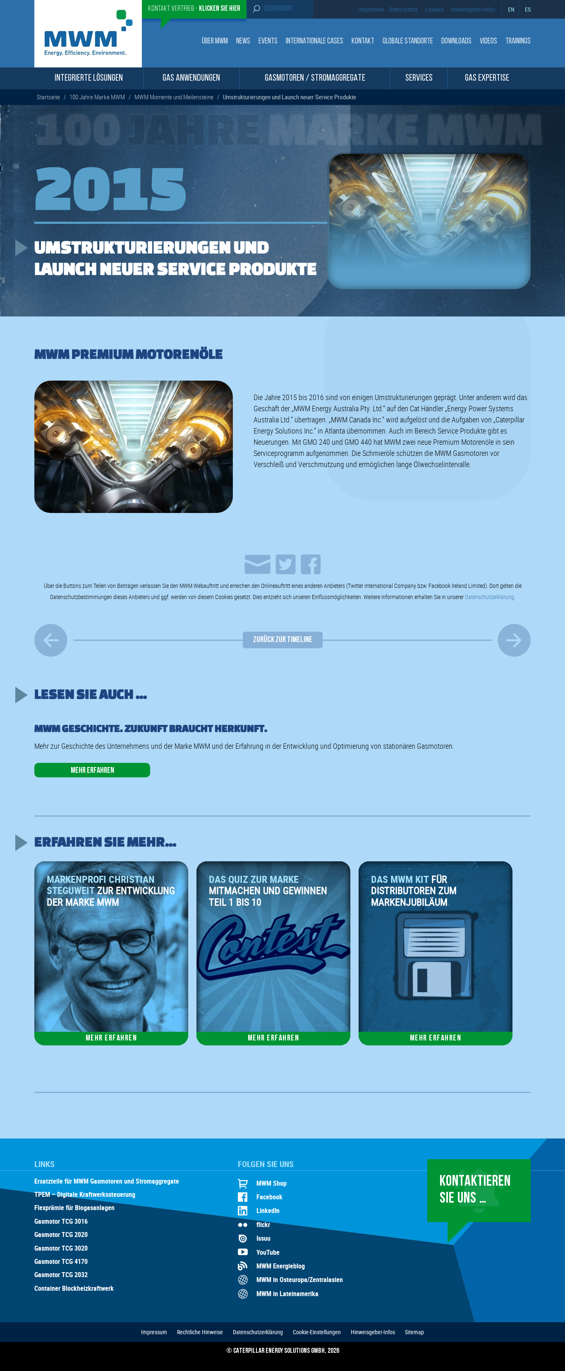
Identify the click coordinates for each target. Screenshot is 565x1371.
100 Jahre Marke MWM (97, 97)
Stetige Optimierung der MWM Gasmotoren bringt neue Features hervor (514, 640)
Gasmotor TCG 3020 (61, 1248)
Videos (488, 42)
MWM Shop (271, 1183)
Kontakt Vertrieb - (194, 9)
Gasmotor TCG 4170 (61, 1262)
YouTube (268, 1252)
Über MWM (215, 42)
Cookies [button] (434, 9)
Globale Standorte (408, 42)
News (243, 42)
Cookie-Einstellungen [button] (317, 1332)
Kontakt (363, 42)
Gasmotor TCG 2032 (61, 1275)
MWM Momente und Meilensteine (173, 97)
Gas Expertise (487, 78)
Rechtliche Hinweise (200, 1332)
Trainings (518, 42)
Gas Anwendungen (191, 78)
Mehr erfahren (92, 771)
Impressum (371, 9)
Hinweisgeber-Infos (473, 9)
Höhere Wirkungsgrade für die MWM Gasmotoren (50, 640)
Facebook (269, 1197)
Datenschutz (403, 9)
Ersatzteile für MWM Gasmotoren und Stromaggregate (106, 1181)
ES (528, 9)
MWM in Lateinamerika (287, 1293)
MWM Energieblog (280, 1266)
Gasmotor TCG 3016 (61, 1222)
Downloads (456, 42)
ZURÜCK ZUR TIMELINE (282, 640)
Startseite (48, 97)
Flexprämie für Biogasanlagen (74, 1208)
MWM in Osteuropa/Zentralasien (299, 1279)
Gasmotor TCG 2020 (61, 1235)
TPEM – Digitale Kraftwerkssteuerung (84, 1195)
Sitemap (414, 1332)
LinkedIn (268, 1210)
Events (268, 42)
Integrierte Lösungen (89, 78)
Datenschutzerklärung (489, 597)
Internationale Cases (314, 42)
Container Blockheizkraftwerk (74, 1289)
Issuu (263, 1238)
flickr (263, 1224)
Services (419, 78)
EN (511, 9)
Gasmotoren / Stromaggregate (315, 78)
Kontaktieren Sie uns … (475, 1190)
